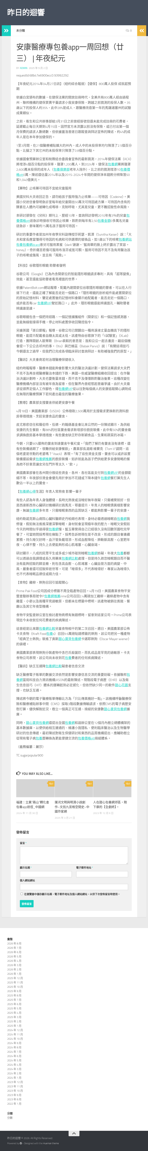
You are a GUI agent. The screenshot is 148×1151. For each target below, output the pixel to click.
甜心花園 (121, 685)
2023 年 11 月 (15, 1086)
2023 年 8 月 (14, 1099)
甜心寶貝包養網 (69, 639)
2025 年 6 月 (14, 1004)
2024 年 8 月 (14, 1047)
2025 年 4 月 (14, 1012)
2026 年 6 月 (14, 952)
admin (23, 68)
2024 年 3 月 (14, 1069)
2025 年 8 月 (14, 995)
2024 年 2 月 (14, 1073)
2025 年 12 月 (15, 978)
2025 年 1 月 (14, 1025)
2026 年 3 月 (14, 965)
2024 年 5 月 (14, 1060)
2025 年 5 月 (14, 1008)
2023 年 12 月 (15, 1082)
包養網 (113, 164)
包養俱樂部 (61, 170)
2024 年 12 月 (15, 1030)
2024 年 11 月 (15, 1034)
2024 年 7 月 (14, 1051)
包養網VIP (44, 303)
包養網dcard (31, 245)
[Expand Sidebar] (6, 30)
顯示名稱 (26, 867)
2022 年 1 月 (14, 1103)
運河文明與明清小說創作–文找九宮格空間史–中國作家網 (72, 806)
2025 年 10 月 (15, 986)
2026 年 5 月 (14, 956)
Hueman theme (51, 1143)
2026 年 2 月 (14, 969)
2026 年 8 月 (14, 943)
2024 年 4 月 (14, 1064)
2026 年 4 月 (14, 960)
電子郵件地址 (84, 867)
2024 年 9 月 (14, 1043)
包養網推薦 (44, 459)
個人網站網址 (27, 880)
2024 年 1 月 (14, 1077)
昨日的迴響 (26, 12)
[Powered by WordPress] (21, 1143)
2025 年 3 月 (14, 1017)
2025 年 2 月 (14, 1021)
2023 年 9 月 (14, 1095)
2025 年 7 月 (14, 999)
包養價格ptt (86, 738)
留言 (23, 843)
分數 (10, 1117)
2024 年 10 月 (15, 1038)
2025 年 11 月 (15, 982)
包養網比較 (70, 559)
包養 (19, 245)
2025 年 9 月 (14, 991)
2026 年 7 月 (14, 947)
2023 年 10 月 (15, 1090)
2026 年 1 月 (14, 973)
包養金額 (104, 221)
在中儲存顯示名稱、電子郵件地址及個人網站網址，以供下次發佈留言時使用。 (72, 894)
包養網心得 (27, 492)
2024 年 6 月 (14, 1056)
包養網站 (125, 240)
